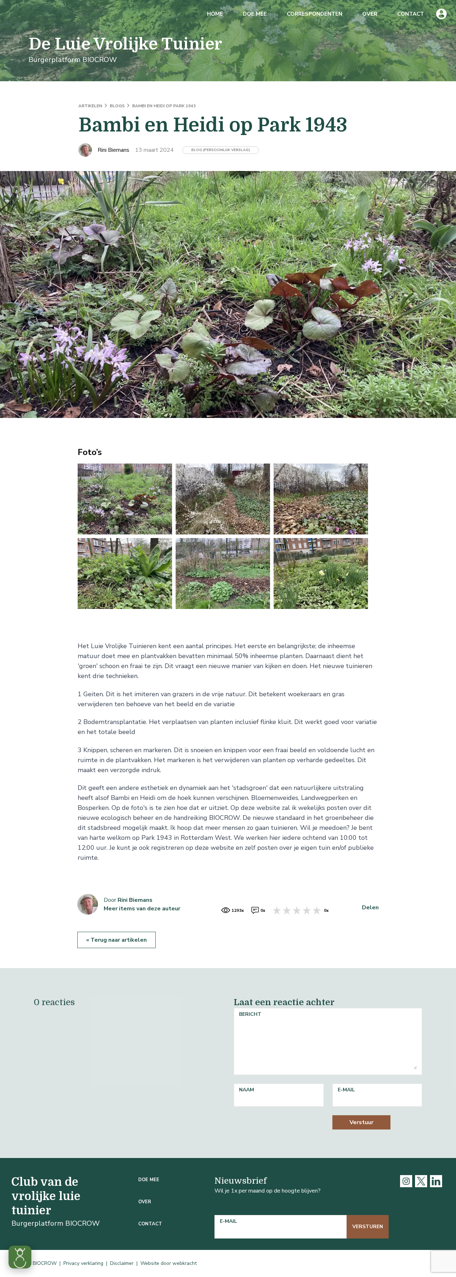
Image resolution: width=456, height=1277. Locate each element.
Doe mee (255, 13)
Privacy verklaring (83, 1263)
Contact (410, 13)
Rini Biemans (135, 900)
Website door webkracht (168, 1263)
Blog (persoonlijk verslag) (220, 150)
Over (369, 13)
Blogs (118, 106)
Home (215, 13)
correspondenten (314, 13)
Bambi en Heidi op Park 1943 (164, 106)
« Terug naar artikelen (116, 940)
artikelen (90, 106)
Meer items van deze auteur (142, 908)
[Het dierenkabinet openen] (20, 1257)
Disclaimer (122, 1263)
